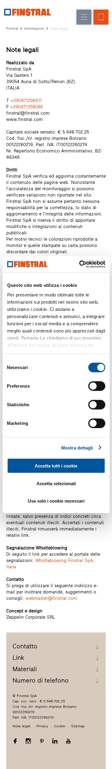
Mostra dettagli (77, 447)
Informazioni (34, 28)
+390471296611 (26, 100)
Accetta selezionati (56, 483)
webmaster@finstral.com (51, 598)
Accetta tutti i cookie (56, 465)
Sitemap (78, 726)
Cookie (59, 726)
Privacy (42, 726)
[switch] (96, 386)
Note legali (21, 726)
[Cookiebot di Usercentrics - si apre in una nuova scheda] (79, 264)
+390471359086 (26, 107)
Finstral (12, 28)
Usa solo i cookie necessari (56, 500)
